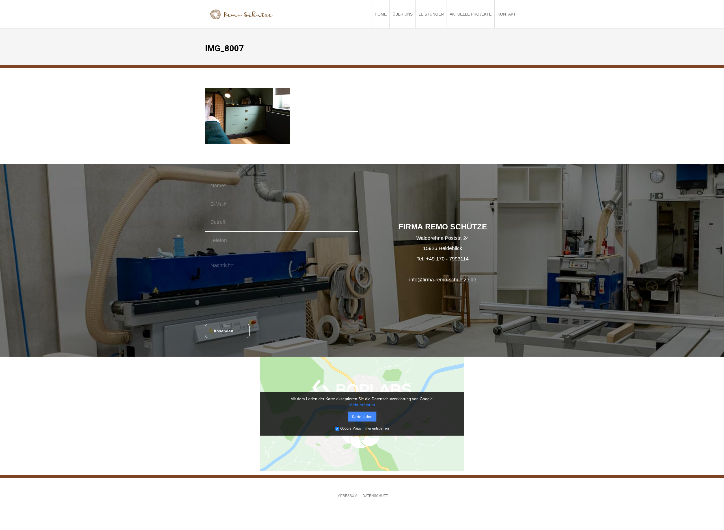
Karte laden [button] (362, 416)
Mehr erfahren (362, 404)
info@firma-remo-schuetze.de (442, 280)
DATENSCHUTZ (375, 496)
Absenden (223, 331)
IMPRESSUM (347, 496)
